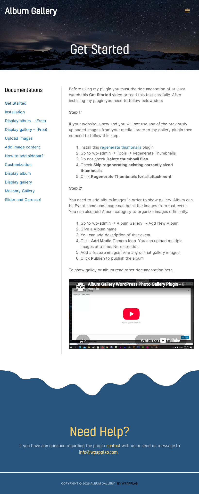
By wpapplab (127, 483)
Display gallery (18, 182)
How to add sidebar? (24, 155)
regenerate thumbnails (120, 147)
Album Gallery (31, 10)
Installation (15, 112)
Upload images (19, 138)
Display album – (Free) (25, 120)
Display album (18, 173)
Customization (18, 164)
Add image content (22, 147)
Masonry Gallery (20, 190)
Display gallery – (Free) (26, 129)
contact (113, 445)
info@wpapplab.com (98, 452)
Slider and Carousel (23, 199)
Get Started (15, 103)
